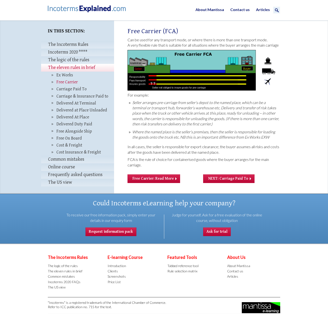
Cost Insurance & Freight (78, 152)
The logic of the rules (68, 60)
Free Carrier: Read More (153, 178)
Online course (61, 167)
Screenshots (117, 276)
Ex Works (64, 75)
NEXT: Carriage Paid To (228, 178)
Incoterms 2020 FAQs (64, 282)
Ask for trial (217, 231)
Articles (263, 9)
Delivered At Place (72, 117)
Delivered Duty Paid (74, 124)
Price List (114, 282)
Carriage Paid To (71, 89)
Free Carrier (67, 82)
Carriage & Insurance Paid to (82, 96)
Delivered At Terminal (76, 103)
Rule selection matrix (182, 271)
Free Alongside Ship (74, 131)
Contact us (240, 9)
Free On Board (69, 138)
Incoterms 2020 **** (67, 52)
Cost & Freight (69, 145)
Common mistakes (66, 159)
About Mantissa (209, 9)
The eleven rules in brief (71, 67)
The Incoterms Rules (68, 44)
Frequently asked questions (75, 174)
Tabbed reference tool (183, 266)
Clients (113, 271)
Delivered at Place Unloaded (81, 110)
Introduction (117, 266)
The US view (60, 182)
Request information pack (111, 231)
